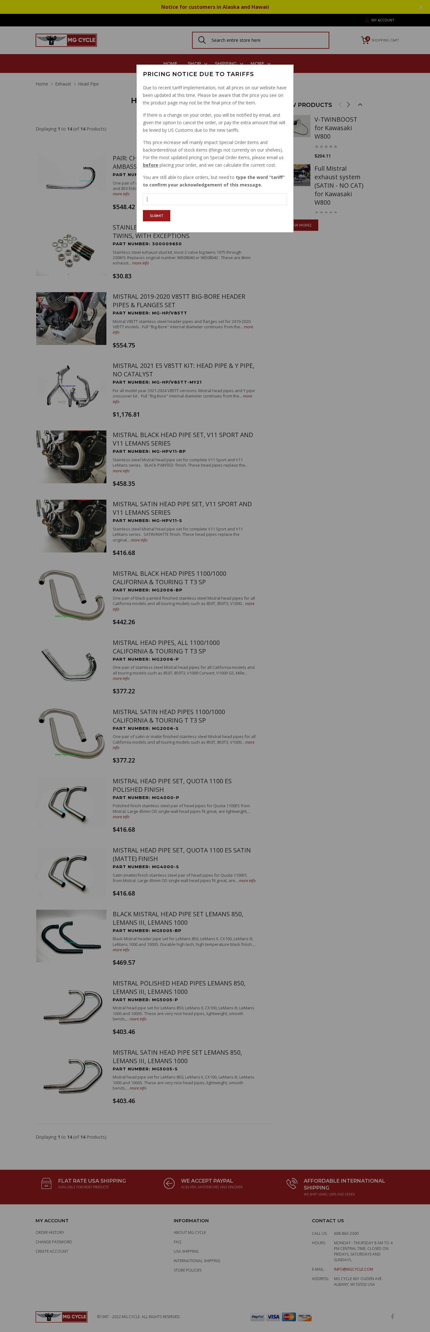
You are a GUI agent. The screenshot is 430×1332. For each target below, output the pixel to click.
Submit (156, 216)
